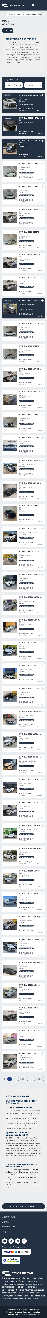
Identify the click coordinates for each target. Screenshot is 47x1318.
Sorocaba (23, 1293)
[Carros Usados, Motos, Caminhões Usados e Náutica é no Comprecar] (13, 5)
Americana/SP (16, 14)
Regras (5, 1231)
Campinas (33, 1293)
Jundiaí (5, 1296)
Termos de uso (8, 1227)
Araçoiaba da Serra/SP (33, 14)
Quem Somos (8, 1217)
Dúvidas (5, 1222)
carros (31, 1312)
